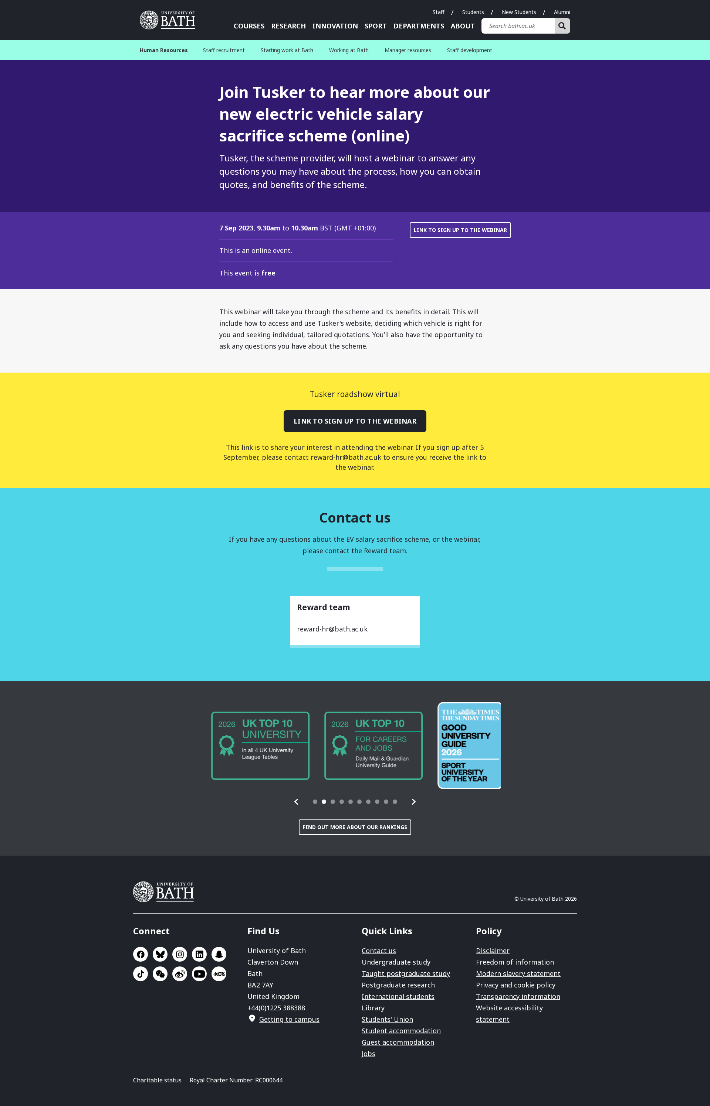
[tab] (315, 801)
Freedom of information (515, 962)
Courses (249, 25)
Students (473, 12)
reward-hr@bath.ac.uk (332, 628)
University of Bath (170, 20)
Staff (438, 12)
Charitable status (157, 1080)
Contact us (379, 950)
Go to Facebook (140, 954)
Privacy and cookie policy (515, 984)
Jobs (368, 1053)
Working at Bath (349, 50)
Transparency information (518, 996)
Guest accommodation (398, 1042)
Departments (418, 25)
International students (398, 996)
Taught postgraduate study (406, 973)
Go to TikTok (140, 973)
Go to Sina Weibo (179, 973)
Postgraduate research (398, 984)
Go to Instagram (179, 954)
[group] (258, 746)
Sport (376, 25)
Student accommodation (401, 1030)
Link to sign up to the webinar (460, 229)
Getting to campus (289, 1019)
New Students (519, 12)
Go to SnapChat (219, 954)
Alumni (562, 12)
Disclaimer (493, 950)
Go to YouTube (199, 973)
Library (373, 1007)
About (463, 25)
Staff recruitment (224, 50)
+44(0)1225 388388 (276, 1007)
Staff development (469, 50)
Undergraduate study (396, 962)
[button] (296, 801)
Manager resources (408, 50)
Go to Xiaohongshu (219, 973)
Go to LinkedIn (199, 954)
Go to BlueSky (160, 954)
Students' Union (387, 1019)
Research (288, 25)
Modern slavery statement (518, 973)
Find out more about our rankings (355, 827)
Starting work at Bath (287, 50)
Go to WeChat (160, 973)
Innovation (335, 25)
